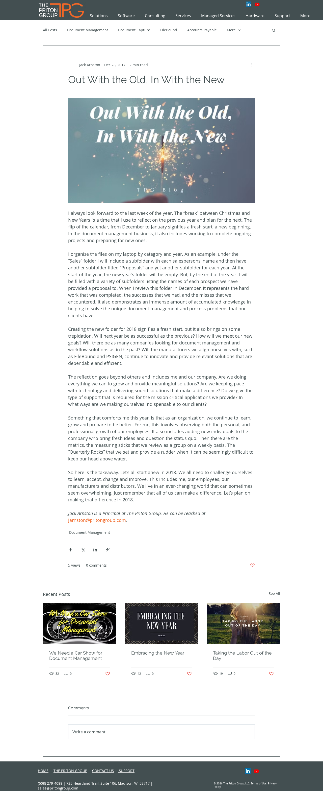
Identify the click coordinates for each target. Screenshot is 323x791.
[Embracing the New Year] (161, 623)
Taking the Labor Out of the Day (242, 655)
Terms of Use (258, 783)
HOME (43, 770)
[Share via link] (107, 549)
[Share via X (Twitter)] (82, 549)
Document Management (87, 30)
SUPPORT (126, 770)
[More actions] (252, 65)
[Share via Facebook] (70, 549)
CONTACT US (103, 770)
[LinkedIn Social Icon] (248, 4)
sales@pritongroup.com (58, 788)
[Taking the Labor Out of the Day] (243, 623)
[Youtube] (257, 4)
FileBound (168, 30)
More (231, 30)
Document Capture (134, 30)
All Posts (50, 30)
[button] (183, 16)
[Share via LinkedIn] (95, 549)
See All (274, 593)
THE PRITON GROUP (70, 770)
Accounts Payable (202, 30)
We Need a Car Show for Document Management (75, 655)
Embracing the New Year (157, 653)
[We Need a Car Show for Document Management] (79, 623)
